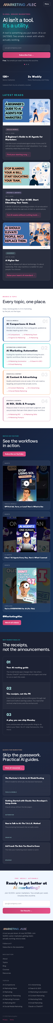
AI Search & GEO (34, 988)
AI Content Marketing (36, 996)
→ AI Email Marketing (14, 364)
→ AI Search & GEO (35, 361)
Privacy (5, 1020)
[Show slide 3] (28, 64)
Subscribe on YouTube (14, 454)
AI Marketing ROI (9, 1003)
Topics (5, 962)
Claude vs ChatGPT (35, 1006)
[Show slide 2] (26, 64)
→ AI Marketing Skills (29, 414)
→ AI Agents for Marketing (15, 338)
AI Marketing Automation (37, 992)
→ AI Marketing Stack (29, 335)
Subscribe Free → (26, 55)
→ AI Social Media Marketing (16, 391)
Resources (7, 973)
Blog (4, 966)
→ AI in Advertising (32, 388)
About (5, 959)
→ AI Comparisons (13, 335)
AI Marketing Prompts (11, 999)
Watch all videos (12, 622)
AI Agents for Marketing (12, 996)
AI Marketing (7, 992)
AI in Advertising (34, 985)
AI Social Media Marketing (12, 1006)
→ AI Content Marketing (15, 388)
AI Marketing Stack (10, 988)
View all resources (13, 768)
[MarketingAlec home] (20, 4)
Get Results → (26, 911)
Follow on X (7, 943)
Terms (12, 1020)
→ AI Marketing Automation (16, 361)
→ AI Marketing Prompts (15, 418)
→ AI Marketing (32, 338)
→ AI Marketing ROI (13, 414)
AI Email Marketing (35, 1003)
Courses (6, 969)
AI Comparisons (9, 985)
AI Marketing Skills (35, 999)
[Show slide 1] (24, 64)
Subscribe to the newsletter (13, 947)
